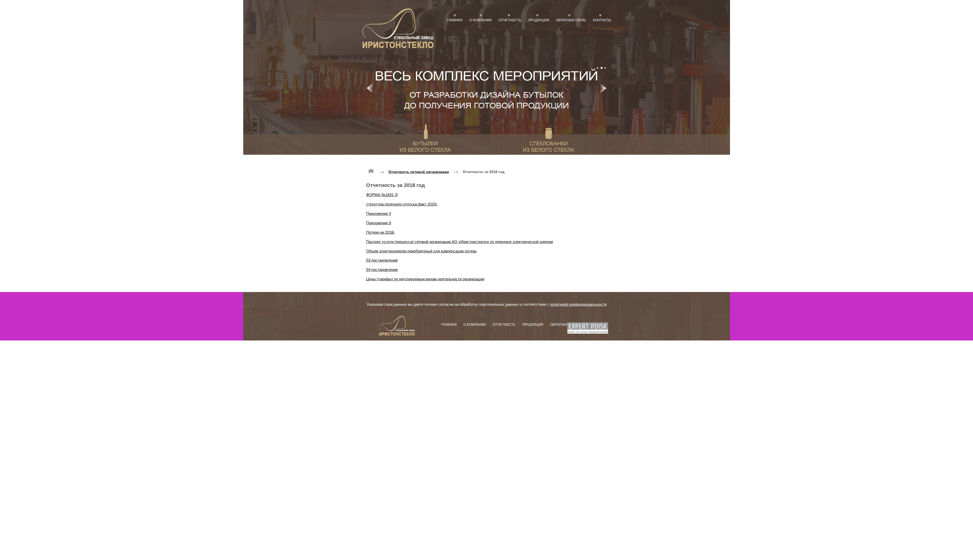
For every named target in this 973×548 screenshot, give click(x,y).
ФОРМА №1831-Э (382, 195)
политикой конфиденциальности (578, 304)
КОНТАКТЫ (602, 20)
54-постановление (382, 269)
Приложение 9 (378, 213)
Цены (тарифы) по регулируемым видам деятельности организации (425, 279)
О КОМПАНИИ (480, 20)
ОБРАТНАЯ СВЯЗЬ (571, 20)
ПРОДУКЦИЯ (538, 20)
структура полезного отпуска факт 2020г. (401, 204)
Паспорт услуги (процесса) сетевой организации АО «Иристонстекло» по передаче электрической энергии (459, 241)
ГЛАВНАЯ (454, 20)
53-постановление (382, 260)
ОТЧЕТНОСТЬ (510, 20)
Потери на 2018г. (380, 232)
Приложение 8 (378, 223)
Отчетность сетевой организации (418, 172)
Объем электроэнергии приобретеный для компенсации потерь (421, 251)
